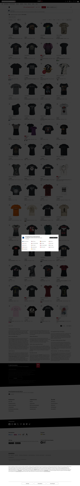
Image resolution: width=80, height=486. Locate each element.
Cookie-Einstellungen (19, 471)
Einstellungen (52, 483)
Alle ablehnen (40, 483)
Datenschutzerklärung (47, 471)
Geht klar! (27, 483)
